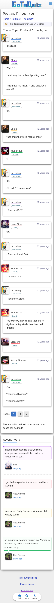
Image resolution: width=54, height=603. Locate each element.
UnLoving (16, 38)
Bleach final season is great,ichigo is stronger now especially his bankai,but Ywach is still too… (24, 453)
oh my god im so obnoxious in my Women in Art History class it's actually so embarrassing (27, 543)
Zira (15, 464)
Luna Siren (16, 224)
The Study (27, 18)
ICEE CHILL (16, 151)
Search (27, 598)
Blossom (15, 342)
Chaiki (14, 60)
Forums (16, 18)
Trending (35, 598)
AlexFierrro (19, 493)
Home (6, 18)
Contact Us (27, 590)
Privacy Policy (27, 584)
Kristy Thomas (19, 360)
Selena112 (16, 268)
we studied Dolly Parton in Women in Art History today (25, 513)
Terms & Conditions (27, 577)
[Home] (27, 4)
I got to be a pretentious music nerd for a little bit (26, 484)
